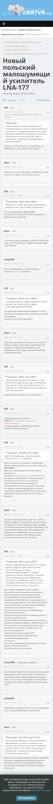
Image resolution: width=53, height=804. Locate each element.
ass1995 (10, 662)
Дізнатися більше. (41, 790)
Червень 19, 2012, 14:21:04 (13, 167)
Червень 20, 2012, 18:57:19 (13, 413)
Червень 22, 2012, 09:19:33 (13, 667)
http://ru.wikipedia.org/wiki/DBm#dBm (30, 475)
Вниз (4, 100)
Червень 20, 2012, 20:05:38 (13, 447)
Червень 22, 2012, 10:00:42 (13, 731)
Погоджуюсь (26, 798)
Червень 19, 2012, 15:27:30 (13, 337)
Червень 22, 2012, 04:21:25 (13, 556)
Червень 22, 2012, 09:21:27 (13, 703)
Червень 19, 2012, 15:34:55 (13, 371)
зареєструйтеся (42, 34)
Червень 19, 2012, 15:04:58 (13, 292)
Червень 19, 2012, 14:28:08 (13, 196)
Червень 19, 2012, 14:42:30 (13, 235)
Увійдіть (28, 34)
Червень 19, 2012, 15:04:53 (13, 264)
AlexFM (10, 259)
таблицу (17, 271)
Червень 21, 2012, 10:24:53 (13, 514)
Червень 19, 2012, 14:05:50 (13, 112)
